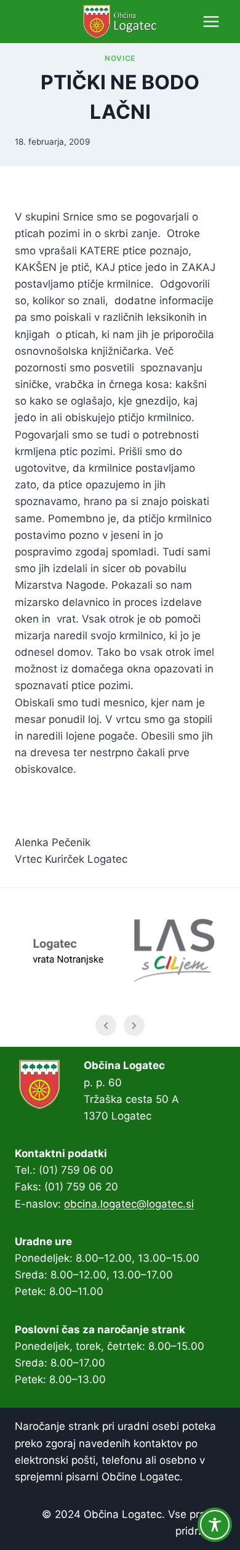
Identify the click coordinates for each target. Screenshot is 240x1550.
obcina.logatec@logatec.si (129, 1204)
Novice (120, 58)
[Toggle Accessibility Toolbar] (215, 1525)
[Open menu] (210, 21)
